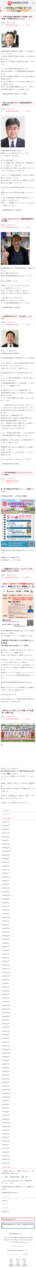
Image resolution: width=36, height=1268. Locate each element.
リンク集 (25, 1254)
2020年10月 (6, 1053)
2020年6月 (5, 1068)
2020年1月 (5, 1086)
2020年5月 (5, 1071)
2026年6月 (5, 825)
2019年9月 (5, 1100)
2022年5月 (5, 994)
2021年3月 (5, 1034)
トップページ (6, 814)
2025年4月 (5, 873)
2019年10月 (6, 1097)
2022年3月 (5, 1001)
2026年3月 (5, 833)
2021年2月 (5, 1038)
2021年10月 (6, 1012)
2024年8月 (5, 902)
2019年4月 (5, 1115)
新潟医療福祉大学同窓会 (12, 24)
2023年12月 (6, 928)
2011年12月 (6, 1159)
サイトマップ (14, 1254)
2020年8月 (5, 1060)
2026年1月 (5, 840)
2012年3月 (5, 1156)
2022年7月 (5, 987)
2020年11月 (6, 1049)
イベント (15, 482)
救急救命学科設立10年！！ (11, 1192)
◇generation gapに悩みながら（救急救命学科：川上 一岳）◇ (17, 1182)
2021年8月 (5, 1020)
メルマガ (27, 24)
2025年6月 (5, 866)
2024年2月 (5, 921)
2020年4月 (5, 1075)
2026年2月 (5, 836)
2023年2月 (5, 961)
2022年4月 (5, 998)
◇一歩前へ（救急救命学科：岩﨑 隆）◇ (16, 1177)
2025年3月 (5, 877)
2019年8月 (5, 1104)
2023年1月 (5, 965)
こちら (26, 1242)
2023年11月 (6, 932)
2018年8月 (5, 1134)
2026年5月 (5, 829)
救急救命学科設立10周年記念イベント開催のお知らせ (17, 1188)
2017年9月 (5, 1148)
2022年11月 (6, 972)
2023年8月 (5, 943)
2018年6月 (5, 1141)
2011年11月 (6, 1163)
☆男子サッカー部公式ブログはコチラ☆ (15, 802)
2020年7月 (5, 1064)
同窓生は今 (5, 1211)
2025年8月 (5, 858)
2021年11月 (6, 1009)
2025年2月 (5, 880)
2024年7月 (5, 906)
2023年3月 (5, 957)
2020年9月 (5, 1057)
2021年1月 (5, 1042)
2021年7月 (5, 1023)
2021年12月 (6, 1005)
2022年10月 (6, 976)
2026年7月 (5, 822)
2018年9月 (5, 1130)
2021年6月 (5, 1027)
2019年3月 (5, 1119)
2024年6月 (5, 910)
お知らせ (9, 482)
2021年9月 (5, 1016)
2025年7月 (5, 862)
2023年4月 (5, 954)
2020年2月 (5, 1082)
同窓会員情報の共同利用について (17, 1250)
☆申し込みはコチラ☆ (9, 694)
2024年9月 (5, 899)
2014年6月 (5, 1152)
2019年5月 (5, 1111)
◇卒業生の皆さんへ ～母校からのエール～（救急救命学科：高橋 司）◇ (18, 1172)
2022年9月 (5, 980)
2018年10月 (6, 1126)
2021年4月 (5, 1031)
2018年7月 (5, 1137)
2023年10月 (6, 935)
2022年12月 (6, 969)
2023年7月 (5, 946)
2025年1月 (5, 884)
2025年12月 (6, 844)
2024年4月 (5, 913)
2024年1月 (5, 924)
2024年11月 (6, 892)
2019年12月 (6, 1090)
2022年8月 (5, 983)
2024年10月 (6, 895)
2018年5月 (5, 1145)
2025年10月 (6, 851)
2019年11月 (6, 1093)
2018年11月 (6, 1122)
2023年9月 (5, 939)
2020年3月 (5, 1079)
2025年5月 (5, 869)
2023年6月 (5, 950)
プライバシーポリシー (18, 1246)
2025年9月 (5, 855)
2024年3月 (5, 917)
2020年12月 (6, 1045)
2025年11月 (6, 847)
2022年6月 (5, 991)
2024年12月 (6, 888)
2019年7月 (5, 1108)
